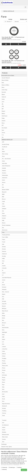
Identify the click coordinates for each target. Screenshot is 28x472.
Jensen (3, 280)
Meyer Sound (5, 310)
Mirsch (3, 318)
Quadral (3, 120)
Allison (3, 151)
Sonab (3, 398)
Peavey (3, 360)
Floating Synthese (6, 234)
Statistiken (19, 467)
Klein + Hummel (5, 291)
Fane (3, 232)
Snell (3, 394)
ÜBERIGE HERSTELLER (7, 139)
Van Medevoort (5, 425)
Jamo (3, 101)
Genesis (4, 249)
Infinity (3, 99)
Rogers (3, 379)
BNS (3, 196)
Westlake (4, 432)
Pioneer (3, 370)
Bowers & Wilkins (5, 85)
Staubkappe (4, 444)
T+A (3, 135)
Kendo (3, 284)
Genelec (4, 246)
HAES (3, 258)
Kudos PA (4, 303)
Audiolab (4, 168)
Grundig (4, 256)
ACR (3, 142)
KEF (3, 108)
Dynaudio (4, 92)
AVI (3, 184)
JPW (3, 106)
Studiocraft (4, 406)
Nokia (3, 334)
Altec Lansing (5, 154)
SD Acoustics (5, 391)
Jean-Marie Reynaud (6, 277)
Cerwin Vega (4, 89)
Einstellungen (12, 467)
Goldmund (4, 253)
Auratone (4, 173)
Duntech (4, 218)
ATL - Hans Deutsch (6, 158)
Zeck (3, 441)
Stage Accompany (6, 403)
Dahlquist (4, 208)
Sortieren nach (23, 19)
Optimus (4, 353)
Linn (3, 341)
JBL (2, 104)
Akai (3, 149)
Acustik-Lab (4, 146)
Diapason (4, 215)
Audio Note (4, 163)
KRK (3, 299)
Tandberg (4, 410)
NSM (3, 337)
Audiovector (4, 177)
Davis (3, 213)
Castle (3, 201)
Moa (3, 320)
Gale (3, 244)
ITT (3, 275)
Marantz (4, 306)
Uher (3, 422)
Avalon (3, 180)
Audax (3, 161)
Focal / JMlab (5, 237)
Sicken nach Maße (5, 449)
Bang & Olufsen (5, 80)
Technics (4, 413)
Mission (3, 113)
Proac (3, 372)
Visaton (3, 427)
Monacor (4, 322)
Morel (3, 325)
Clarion (3, 206)
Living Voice (4, 349)
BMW (3, 194)
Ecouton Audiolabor (6, 225)
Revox (3, 123)
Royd (3, 384)
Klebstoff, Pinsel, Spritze (6, 446)
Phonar (3, 368)
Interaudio (4, 268)
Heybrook (4, 97)
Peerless (4, 363)
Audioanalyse (5, 175)
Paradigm (4, 358)
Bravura (4, 199)
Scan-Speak (4, 127)
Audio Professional (6, 165)
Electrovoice (4, 230)
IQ (2, 270)
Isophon (4, 272)
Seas (3, 130)
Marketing (4, 469)
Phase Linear (5, 365)
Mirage (3, 315)
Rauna (3, 382)
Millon (3, 313)
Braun (3, 87)
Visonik (3, 429)
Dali (3, 211)
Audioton (4, 170)
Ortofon (3, 356)
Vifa (2, 137)
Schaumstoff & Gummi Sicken (7, 75)
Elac (3, 227)
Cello (3, 203)
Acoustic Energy (5, 144)
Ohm (3, 344)
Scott (3, 389)
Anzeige (10, 19)
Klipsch (3, 294)
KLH (3, 296)
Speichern (24, 470)
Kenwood (4, 287)
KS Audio (4, 301)
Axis (3, 187)
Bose (3, 82)
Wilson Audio (5, 437)
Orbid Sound (4, 116)
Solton (3, 396)
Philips (3, 118)
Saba (3, 387)
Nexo (3, 330)
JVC (3, 282)
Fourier (3, 242)
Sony (3, 401)
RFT (3, 125)
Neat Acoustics (5, 327)
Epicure (3, 222)
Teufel (3, 415)
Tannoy (3, 132)
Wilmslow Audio (5, 434)
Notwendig (4, 467)
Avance (3, 182)
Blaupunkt (4, 192)
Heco (3, 261)
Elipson (3, 94)
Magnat (3, 111)
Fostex (3, 239)
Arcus (3, 156)
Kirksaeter (4, 289)
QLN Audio (4, 375)
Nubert (3, 339)
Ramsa (3, 377)
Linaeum (4, 346)
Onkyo (3, 351)
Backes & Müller (5, 189)
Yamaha (4, 439)
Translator (4, 420)
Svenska (4, 408)
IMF (3, 263)
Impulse (4, 265)
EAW (3, 220)
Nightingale (4, 332)
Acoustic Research (6, 77)
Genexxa (4, 251)
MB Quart (4, 308)
